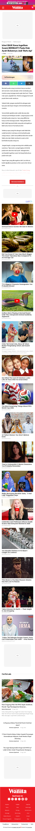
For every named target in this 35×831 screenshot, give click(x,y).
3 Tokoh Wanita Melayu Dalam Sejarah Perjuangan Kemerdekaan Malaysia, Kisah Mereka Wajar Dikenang (17, 736)
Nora (4, 53)
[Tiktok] (19, 799)
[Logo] (17, 7)
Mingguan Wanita (6, 41)
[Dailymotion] (26, 799)
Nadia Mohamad (6, 709)
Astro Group (29, 827)
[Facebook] (9, 799)
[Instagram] (12, 799)
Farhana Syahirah (14, 727)
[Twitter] (16, 799)
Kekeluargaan (17, 41)
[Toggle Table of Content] (28, 77)
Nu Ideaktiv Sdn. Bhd (16, 827)
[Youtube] (22, 799)
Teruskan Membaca (17, 181)
